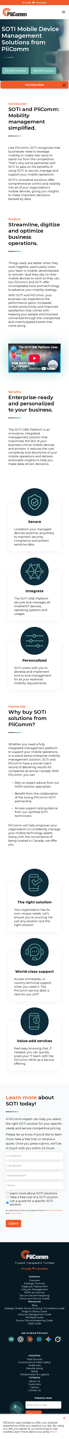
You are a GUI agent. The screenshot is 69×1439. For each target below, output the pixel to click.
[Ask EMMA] (11, 1339)
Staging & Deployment (34, 1286)
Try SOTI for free (15, 70)
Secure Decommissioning (34, 1295)
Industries (34, 1355)
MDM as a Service (34, 1292)
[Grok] (58, 1339)
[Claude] (30, 1339)
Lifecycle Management (34, 1289)
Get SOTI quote (43, 70)
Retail (34, 1371)
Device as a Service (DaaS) (34, 1298)
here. (54, 1431)
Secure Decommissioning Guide (34, 1320)
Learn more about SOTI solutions (33, 1193)
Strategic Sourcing (34, 1283)
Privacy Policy (16, 1213)
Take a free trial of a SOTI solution (34, 1197)
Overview (34, 1280)
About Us (34, 1381)
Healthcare (34, 1365)
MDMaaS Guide (34, 1317)
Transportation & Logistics (34, 1374)
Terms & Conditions (54, 1210)
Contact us (34, 1390)
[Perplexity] (39, 1339)
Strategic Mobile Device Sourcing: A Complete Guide (34, 1308)
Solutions (34, 1276)
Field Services (34, 1359)
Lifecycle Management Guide (35, 1314)
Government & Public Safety (34, 1362)
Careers (34, 1387)
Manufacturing (34, 1368)
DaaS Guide (34, 1323)
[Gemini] (48, 1339)
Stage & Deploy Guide (34, 1311)
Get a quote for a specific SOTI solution (31, 1202)
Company (34, 1377)
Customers (34, 1384)
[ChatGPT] (20, 1339)
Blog (34, 1305)
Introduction (34, 85)
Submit (13, 1223)
